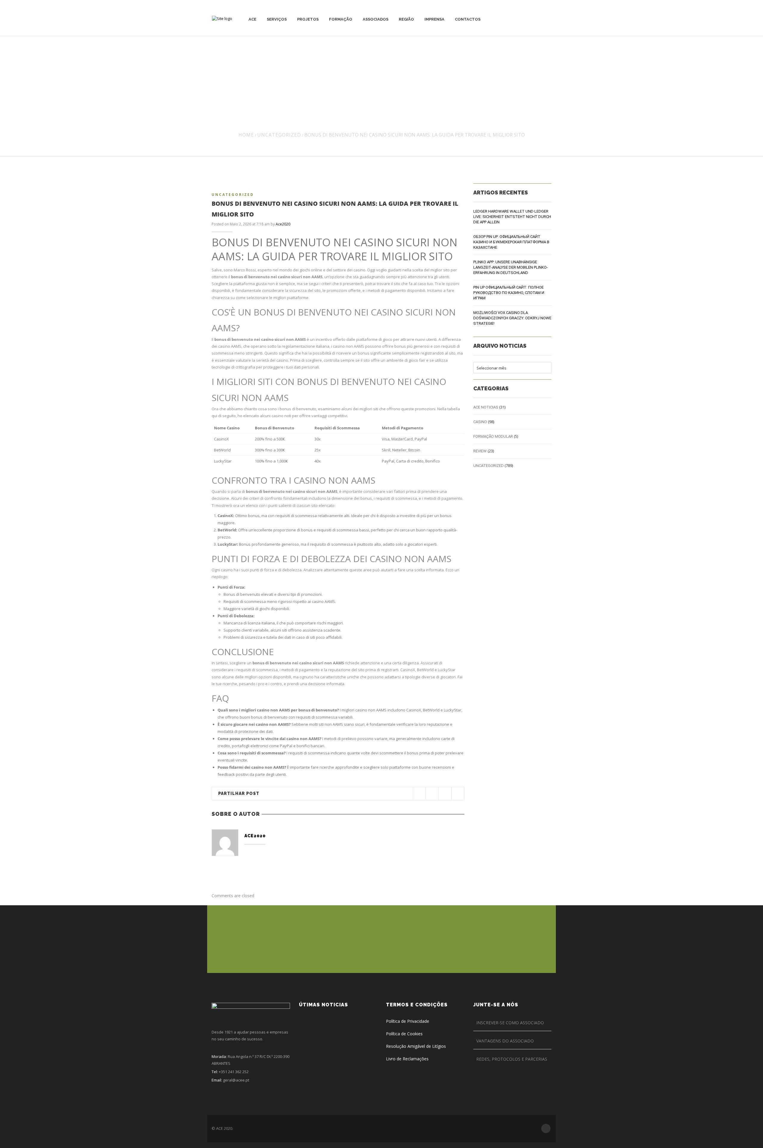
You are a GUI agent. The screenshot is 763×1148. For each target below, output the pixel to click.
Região (406, 19)
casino (480, 422)
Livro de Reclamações (407, 1059)
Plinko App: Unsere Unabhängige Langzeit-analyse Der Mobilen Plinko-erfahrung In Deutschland (510, 267)
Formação (340, 19)
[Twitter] (419, 793)
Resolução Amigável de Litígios (416, 1046)
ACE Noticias (485, 407)
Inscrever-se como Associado (510, 1022)
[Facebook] (432, 793)
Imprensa (434, 19)
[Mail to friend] (457, 793)
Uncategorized (279, 134)
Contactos (467, 19)
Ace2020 (283, 224)
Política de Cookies (404, 1033)
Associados (375, 19)
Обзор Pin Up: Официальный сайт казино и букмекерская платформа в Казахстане (511, 242)
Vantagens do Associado (505, 1041)
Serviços (277, 19)
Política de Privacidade (407, 1021)
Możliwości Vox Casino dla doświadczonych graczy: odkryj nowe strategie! (512, 318)
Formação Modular (493, 436)
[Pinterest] (444, 793)
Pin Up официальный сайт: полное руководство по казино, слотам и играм (508, 292)
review (480, 451)
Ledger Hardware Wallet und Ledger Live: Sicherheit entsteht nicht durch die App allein (512, 216)
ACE (252, 19)
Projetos (308, 19)
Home (246, 134)
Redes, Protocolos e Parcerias (511, 1059)
